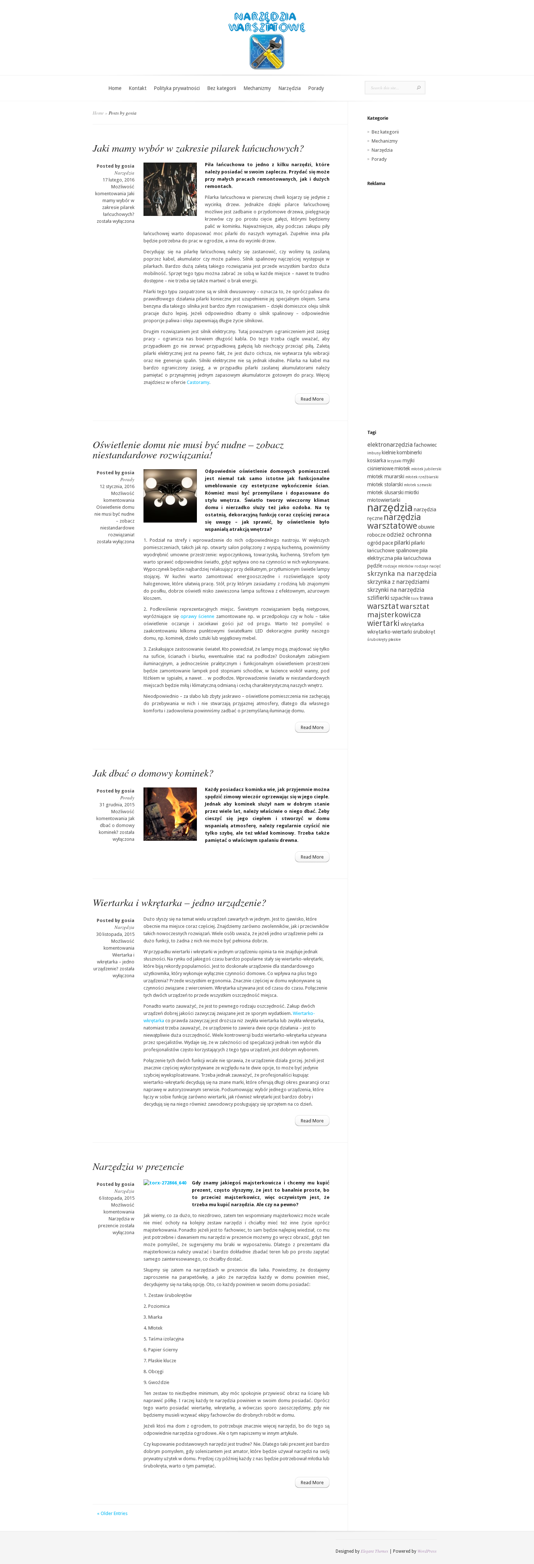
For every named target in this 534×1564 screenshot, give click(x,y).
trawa (426, 598)
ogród (374, 543)
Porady (316, 88)
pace (387, 543)
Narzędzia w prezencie (138, 1166)
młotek (402, 468)
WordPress (427, 1551)
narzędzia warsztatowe (394, 521)
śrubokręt (424, 632)
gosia (127, 166)
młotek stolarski (385, 484)
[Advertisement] (404, 301)
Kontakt (137, 88)
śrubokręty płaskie (384, 639)
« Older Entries (112, 1513)
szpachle (400, 598)
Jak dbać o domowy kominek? (153, 772)
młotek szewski (418, 485)
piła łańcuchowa (412, 558)
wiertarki (383, 623)
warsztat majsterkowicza (398, 610)
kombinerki (409, 452)
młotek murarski (385, 476)
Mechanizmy (257, 88)
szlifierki (378, 597)
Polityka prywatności (177, 88)
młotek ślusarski (385, 492)
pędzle (374, 566)
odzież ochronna (409, 534)
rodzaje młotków (398, 566)
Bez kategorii (221, 88)
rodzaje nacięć (427, 566)
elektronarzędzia (390, 444)
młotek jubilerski (426, 469)
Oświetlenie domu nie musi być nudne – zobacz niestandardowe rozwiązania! (188, 449)
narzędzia (390, 507)
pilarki (402, 542)
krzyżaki (394, 461)
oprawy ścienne (197, 616)
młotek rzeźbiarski (421, 477)
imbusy (374, 453)
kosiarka (376, 460)
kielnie (389, 452)
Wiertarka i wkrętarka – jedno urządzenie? (179, 902)
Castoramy (198, 382)
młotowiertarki (383, 500)
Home (114, 88)
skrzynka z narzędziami (398, 581)
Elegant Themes (374, 1551)
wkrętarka (412, 624)
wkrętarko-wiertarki (389, 632)
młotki (412, 492)
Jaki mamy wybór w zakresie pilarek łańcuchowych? (198, 148)
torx (414, 598)
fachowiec (425, 445)
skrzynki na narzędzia (395, 589)
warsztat (383, 606)
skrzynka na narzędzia (402, 573)
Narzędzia (289, 88)
